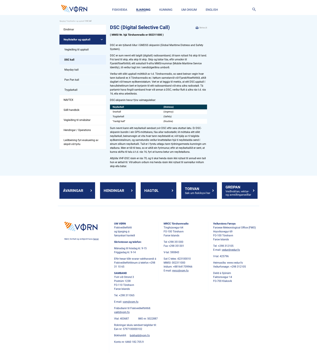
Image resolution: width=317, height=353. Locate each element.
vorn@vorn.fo (130, 301)
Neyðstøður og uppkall (75, 21)
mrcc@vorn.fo (180, 270)
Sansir (96, 239)
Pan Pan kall (71, 79)
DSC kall (69, 59)
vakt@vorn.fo (122, 312)
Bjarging (143, 9)
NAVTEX (68, 99)
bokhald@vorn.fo (140, 335)
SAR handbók (71, 110)
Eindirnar (69, 29)
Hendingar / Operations (77, 130)
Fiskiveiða (119, 9)
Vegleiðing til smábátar (77, 120)
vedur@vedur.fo (231, 249)
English (212, 9)
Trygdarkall (70, 89)
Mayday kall (71, 69)
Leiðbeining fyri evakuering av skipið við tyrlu (81, 142)
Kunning (165, 9)
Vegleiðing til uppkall (76, 49)
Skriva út (203, 28)
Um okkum (189, 9)
